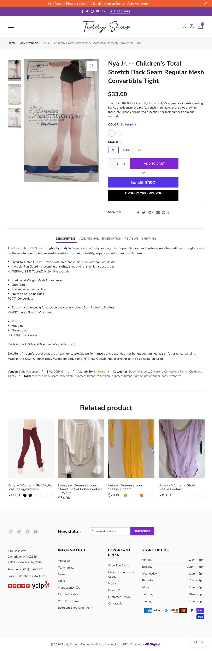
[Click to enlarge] (92, 66)
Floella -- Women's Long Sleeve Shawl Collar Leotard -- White (80, 489)
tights (146, 376)
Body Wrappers (28, 43)
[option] (61, 120)
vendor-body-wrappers (166, 376)
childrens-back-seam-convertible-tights (56, 376)
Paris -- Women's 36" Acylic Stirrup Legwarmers (30, 487)
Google (150, 213)
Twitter (144, 213)
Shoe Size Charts (119, 565)
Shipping (149, 239)
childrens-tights (131, 376)
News (61, 574)
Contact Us (115, 604)
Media (112, 583)
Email (158, 213)
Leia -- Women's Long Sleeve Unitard (125, 487)
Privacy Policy (117, 590)
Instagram (27, 531)
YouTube (36, 531)
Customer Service (119, 597)
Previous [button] (35, 121)
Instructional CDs (69, 588)
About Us (64, 561)
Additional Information (101, 239)
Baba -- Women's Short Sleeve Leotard (177, 487)
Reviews (131, 239)
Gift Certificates (68, 594)
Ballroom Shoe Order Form (75, 608)
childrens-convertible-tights (101, 376)
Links (61, 581)
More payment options (143, 193)
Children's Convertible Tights (169, 372)
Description (66, 239)
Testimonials (66, 568)
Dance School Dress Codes (121, 574)
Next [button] (88, 121)
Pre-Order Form (68, 601)
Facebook (138, 213)
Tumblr (168, 213)
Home (12, 43)
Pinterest (163, 213)
